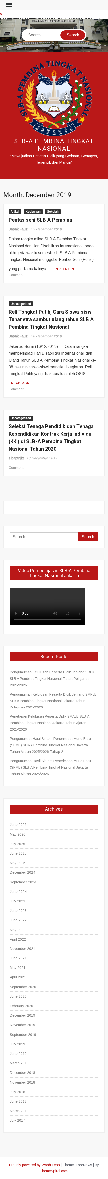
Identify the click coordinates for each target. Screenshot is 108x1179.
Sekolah (53, 211)
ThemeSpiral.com (54, 1171)
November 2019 (22, 1025)
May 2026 (17, 834)
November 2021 (22, 949)
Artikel (15, 211)
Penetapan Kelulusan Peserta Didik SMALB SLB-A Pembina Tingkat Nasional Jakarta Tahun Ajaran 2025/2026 (49, 722)
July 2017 (17, 1120)
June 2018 (18, 1101)
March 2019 (19, 1063)
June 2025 (18, 853)
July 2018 (17, 1092)
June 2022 (18, 920)
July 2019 (17, 1044)
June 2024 (18, 892)
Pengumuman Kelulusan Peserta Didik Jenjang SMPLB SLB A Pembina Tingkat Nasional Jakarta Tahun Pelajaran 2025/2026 (53, 700)
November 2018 (22, 1082)
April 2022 (18, 939)
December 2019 (22, 1015)
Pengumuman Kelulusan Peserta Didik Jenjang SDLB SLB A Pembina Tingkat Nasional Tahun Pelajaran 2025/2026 (52, 678)
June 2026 (18, 825)
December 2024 (22, 872)
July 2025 (17, 844)
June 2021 (18, 958)
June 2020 (18, 996)
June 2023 (18, 911)
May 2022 (17, 930)
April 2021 (18, 977)
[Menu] (8, 5)
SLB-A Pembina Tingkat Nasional (54, 145)
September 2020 (23, 987)
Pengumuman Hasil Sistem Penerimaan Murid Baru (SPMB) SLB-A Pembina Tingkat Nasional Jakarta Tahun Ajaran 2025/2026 (50, 767)
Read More (65, 269)
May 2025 (17, 863)
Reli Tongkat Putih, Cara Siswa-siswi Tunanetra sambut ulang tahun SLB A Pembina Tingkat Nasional (51, 319)
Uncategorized (21, 304)
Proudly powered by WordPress (34, 1165)
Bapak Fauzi (18, 229)
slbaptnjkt (16, 458)
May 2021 (17, 968)
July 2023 (17, 901)
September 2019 (23, 1035)
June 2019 (18, 1054)
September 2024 (23, 882)
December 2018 (22, 1073)
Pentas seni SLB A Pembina (40, 220)
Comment (16, 275)
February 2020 (21, 1006)
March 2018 (19, 1111)
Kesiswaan (33, 211)
